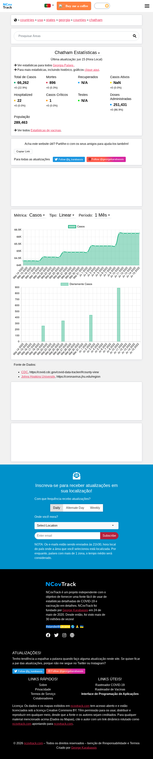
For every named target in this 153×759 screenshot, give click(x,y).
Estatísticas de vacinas (46, 130)
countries (27, 20)
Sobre (43, 685)
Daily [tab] (56, 507)
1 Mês (101, 214)
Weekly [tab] (95, 507)
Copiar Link (23, 151)
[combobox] (76, 525)
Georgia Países (63, 65)
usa (40, 20)
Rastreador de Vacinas (110, 689)
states (50, 20)
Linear (65, 214)
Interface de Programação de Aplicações (110, 693)
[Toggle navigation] (147, 6)
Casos (35, 214)
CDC (24, 372)
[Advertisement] (76, 187)
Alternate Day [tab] (75, 507)
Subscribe (109, 535)
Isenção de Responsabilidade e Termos (113, 743)
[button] (49, 5)
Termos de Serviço (43, 693)
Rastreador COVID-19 (110, 685)
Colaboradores (43, 698)
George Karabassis (75, 610)
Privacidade (43, 689)
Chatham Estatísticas (76, 52)
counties (79, 20)
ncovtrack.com (80, 705)
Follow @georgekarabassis (107, 159)
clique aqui (92, 69)
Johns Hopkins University (38, 376)
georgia (64, 20)
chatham (95, 20)
